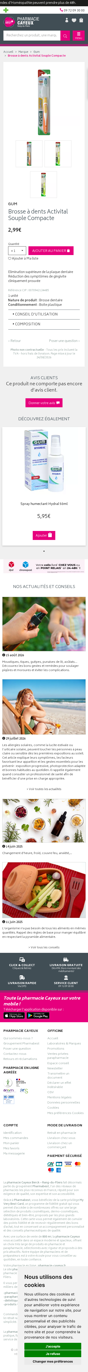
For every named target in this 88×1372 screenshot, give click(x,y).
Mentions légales (59, 1098)
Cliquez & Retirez (22, 966)
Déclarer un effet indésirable (59, 1085)
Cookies (53, 1108)
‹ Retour (14, 341)
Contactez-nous (14, 1054)
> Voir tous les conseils (44, 947)
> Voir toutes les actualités (44, 789)
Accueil (8, 52)
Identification (12, 1133)
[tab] (44, 314)
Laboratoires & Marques (64, 1044)
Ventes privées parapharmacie (58, 1056)
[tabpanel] (44, 486)
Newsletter (55, 1069)
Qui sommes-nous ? (18, 1039)
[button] (17, 250)
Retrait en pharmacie (61, 1133)
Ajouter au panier (49, 251)
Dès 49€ (66, 968)
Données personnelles (63, 1103)
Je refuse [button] (53, 1354)
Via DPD (22, 984)
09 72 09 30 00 (66, 984)
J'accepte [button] (53, 1346)
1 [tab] (44, 551)
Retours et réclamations (20, 1059)
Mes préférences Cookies (65, 1114)
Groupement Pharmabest (21, 1044)
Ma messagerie (14, 1154)
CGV (50, 1093)
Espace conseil (58, 1064)
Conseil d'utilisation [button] (36, 315)
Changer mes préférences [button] (53, 1361)
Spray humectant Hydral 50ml (44, 504)
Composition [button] (27, 325)
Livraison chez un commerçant (59, 1146)
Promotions (55, 1049)
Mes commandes (15, 1138)
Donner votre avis (42, 403)
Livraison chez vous (61, 1138)
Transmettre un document (58, 1076)
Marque (23, 52)
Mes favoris (11, 1149)
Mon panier (11, 1144)
